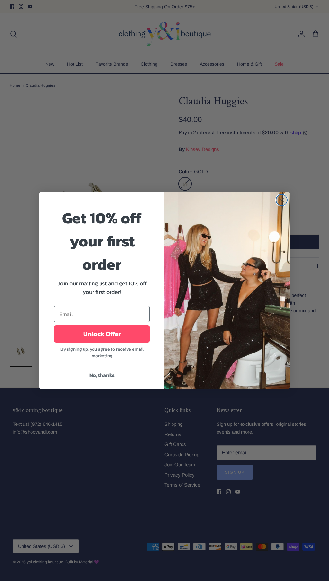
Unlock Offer (102, 334)
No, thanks (102, 375)
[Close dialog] (281, 200)
